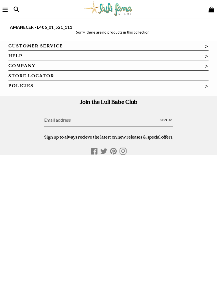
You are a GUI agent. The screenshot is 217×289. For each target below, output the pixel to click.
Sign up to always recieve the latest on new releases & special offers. (108, 137)
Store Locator (31, 76)
